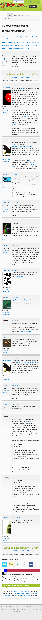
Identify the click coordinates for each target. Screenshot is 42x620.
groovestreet (6, 88)
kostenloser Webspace (8, 3)
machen (27, 45)
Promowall (25, 15)
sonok (6, 518)
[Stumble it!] (18, 568)
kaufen (17, 45)
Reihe (13, 187)
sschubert (7, 203)
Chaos (14, 144)
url (22, 48)
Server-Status (23, 612)
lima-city (5, 37)
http (13, 45)
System (23, 116)
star (14, 48)
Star (16, 428)
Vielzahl (22, 128)
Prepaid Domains (25, 595)
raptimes (7, 270)
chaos (19, 42)
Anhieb (23, 88)
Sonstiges (20, 37)
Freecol (30, 160)
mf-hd (6, 221)
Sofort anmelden (30, 577)
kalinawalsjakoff (7, 142)
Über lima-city (11, 609)
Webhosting (4, 607)
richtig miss (5, 49)
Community (33, 6)
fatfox (6, 297)
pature (6, 337)
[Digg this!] (12, 568)
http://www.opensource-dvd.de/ (27, 362)
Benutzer (17, 15)
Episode (30, 421)
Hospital (18, 197)
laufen (22, 45)
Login (27, 2)
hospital (9, 45)
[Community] (5, 14)
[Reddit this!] (25, 568)
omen (32, 45)
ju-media (7, 59)
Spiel (19, 56)
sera (5, 174)
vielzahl (26, 49)
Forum (10, 15)
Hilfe (2, 10)
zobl (5, 386)
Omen (30, 110)
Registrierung (34, 2)
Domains (17, 6)
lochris (6, 246)
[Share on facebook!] (32, 568)
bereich (15, 42)
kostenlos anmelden (20, 76)
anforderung (5, 42)
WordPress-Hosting (7, 6)
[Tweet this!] (5, 568)
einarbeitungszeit (26, 42)
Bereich (14, 124)
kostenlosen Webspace (6, 65)
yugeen (6, 404)
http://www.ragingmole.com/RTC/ (22, 146)
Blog (18, 609)
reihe (35, 45)
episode (4, 45)
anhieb (11, 42)
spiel (11, 48)
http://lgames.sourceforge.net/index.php (24, 300)
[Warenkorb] (5, 8)
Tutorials (7, 19)
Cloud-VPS (24, 6)
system (18, 49)
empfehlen (35, 42)
